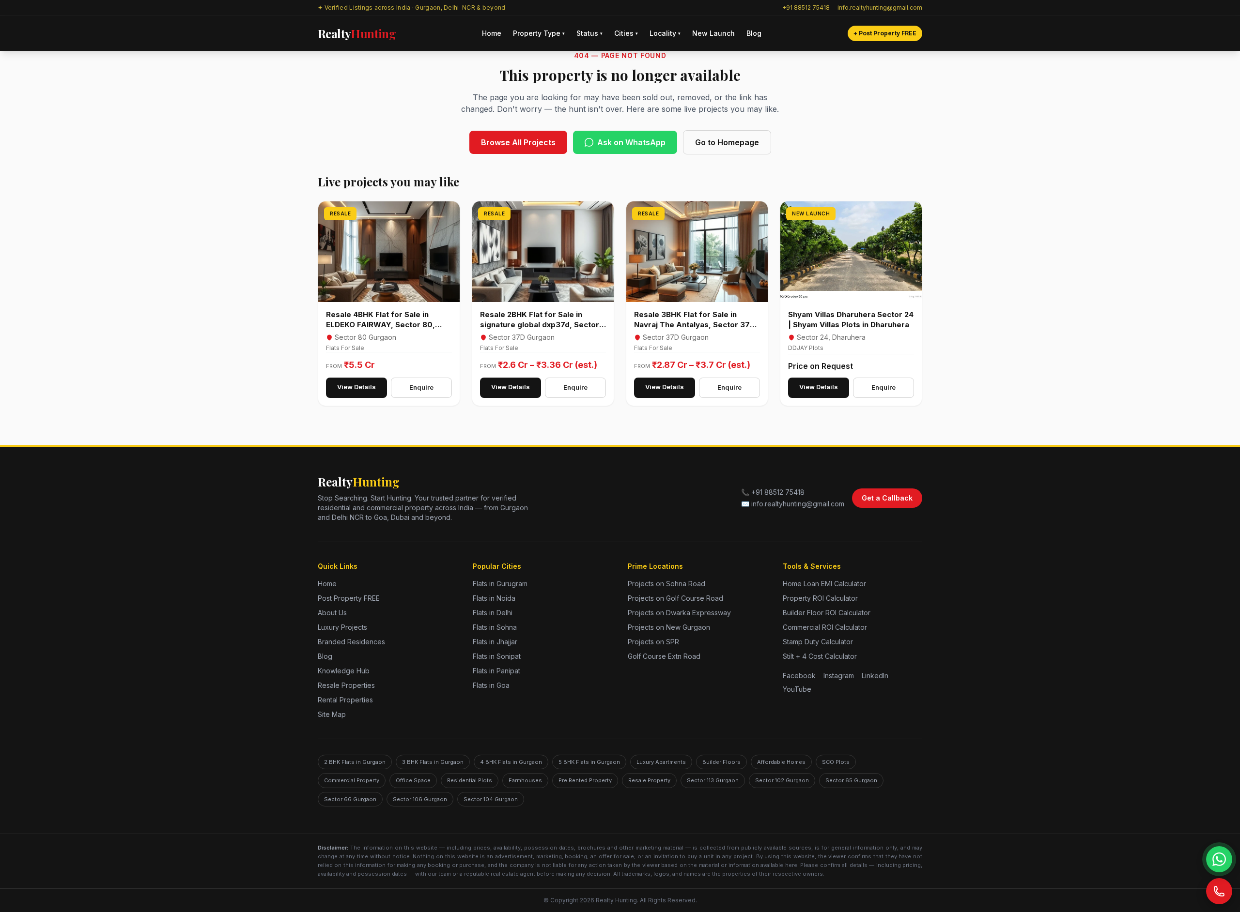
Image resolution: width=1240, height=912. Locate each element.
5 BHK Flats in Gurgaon (589, 762)
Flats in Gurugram (500, 583)
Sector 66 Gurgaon (350, 799)
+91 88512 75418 (806, 7)
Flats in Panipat (496, 671)
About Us (332, 612)
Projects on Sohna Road (666, 583)
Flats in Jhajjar (495, 642)
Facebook (799, 675)
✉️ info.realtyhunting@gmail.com (792, 504)
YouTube (797, 689)
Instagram (838, 675)
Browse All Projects (518, 142)
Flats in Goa (491, 685)
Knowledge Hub (344, 671)
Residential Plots (469, 780)
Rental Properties (345, 700)
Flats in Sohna (495, 627)
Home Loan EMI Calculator (824, 583)
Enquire (421, 387)
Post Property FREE (349, 598)
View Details (356, 387)
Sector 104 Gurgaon (491, 799)
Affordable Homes (781, 762)
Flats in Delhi (492, 612)
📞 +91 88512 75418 (773, 492)
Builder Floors (721, 762)
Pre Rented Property (585, 780)
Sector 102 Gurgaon (782, 780)
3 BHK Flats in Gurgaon (433, 762)
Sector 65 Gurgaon (851, 780)
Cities (626, 33)
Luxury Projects (342, 627)
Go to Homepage (727, 142)
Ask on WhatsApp (631, 142)
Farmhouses (525, 780)
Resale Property (649, 780)
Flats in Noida (494, 598)
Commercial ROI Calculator (825, 627)
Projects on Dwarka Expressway (679, 612)
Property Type (539, 33)
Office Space (413, 780)
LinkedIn (875, 675)
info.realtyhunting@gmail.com (879, 7)
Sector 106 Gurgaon (420, 799)
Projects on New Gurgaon (669, 627)
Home (491, 33)
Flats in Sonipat (497, 656)
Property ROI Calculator (820, 598)
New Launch (713, 33)
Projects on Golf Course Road (675, 598)
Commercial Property (351, 780)
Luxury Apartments (661, 762)
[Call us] (1219, 891)
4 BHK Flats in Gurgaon (511, 762)
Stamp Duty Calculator (818, 642)
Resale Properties (346, 685)
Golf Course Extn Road (664, 656)
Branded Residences (351, 642)
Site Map (332, 714)
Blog (753, 33)
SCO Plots (836, 762)
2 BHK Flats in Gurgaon (355, 762)
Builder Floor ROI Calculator (826, 612)
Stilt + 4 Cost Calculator (820, 656)
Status (589, 33)
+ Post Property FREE (884, 33)
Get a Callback (887, 498)
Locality (665, 33)
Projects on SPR (653, 642)
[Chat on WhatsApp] (1219, 859)
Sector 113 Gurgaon (713, 780)
